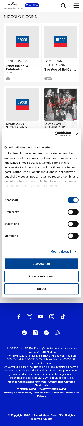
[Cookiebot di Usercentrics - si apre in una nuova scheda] (54, 133)
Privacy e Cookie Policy (18, 392)
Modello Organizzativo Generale (27, 381)
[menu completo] (76, 5)
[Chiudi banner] (77, 134)
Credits (47, 419)
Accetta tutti (41, 263)
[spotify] (24, 332)
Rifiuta (41, 288)
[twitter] (29, 316)
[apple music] (35, 332)
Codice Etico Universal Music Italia (55, 383)
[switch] (73, 212)
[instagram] (51, 316)
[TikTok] (62, 316)
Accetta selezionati (41, 276)
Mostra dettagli (61, 251)
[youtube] (40, 316)
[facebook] (18, 316)
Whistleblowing (26, 389)
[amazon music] (46, 332)
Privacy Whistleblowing (52, 389)
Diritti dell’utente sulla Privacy (58, 394)
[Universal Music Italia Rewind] (57, 332)
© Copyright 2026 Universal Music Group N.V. (36, 415)
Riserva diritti (42, 392)
